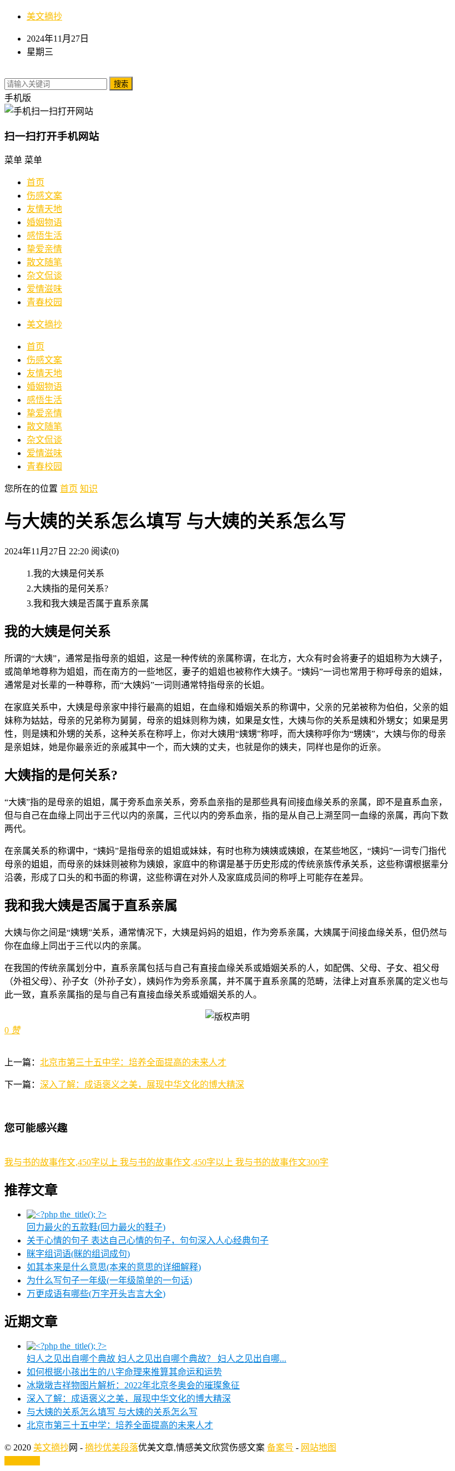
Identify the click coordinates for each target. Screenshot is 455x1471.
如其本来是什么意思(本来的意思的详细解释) (114, 1267)
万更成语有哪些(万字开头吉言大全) (96, 1293)
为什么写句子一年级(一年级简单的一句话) (109, 1280)
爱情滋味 (44, 289)
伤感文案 (44, 195)
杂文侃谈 (44, 275)
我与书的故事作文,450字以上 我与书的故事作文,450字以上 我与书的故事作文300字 (166, 1162)
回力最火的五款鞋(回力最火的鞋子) (96, 1227)
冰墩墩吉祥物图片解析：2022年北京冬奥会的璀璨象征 (133, 1385)
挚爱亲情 (44, 249)
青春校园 (44, 302)
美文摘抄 (44, 16)
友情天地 (44, 209)
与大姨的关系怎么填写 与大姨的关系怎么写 (112, 1412)
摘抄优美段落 (111, 1447)
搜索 (121, 84)
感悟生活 (44, 235)
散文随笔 (44, 262)
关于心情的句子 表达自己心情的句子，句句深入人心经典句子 (148, 1240)
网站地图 (318, 1447)
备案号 (280, 1447)
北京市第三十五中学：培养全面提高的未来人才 (133, 1062)
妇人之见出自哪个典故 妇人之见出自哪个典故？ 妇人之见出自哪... (156, 1358)
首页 (35, 182)
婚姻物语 (44, 222)
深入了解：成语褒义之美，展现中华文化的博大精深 (142, 1084)
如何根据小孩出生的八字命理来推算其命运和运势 (124, 1372)
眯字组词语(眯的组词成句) (78, 1253)
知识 (89, 488)
